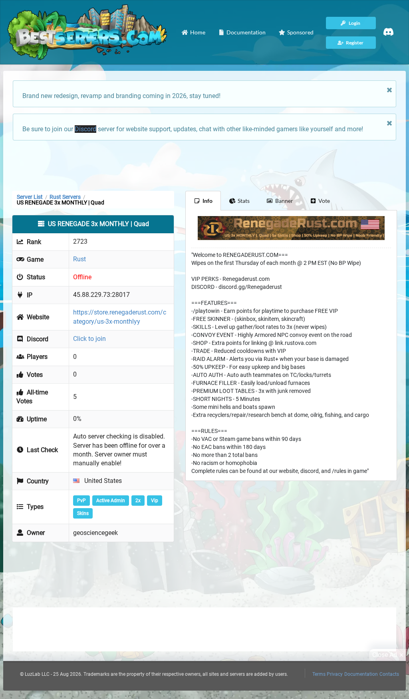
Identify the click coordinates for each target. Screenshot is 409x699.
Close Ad (384, 655)
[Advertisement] (204, 165)
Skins (83, 513)
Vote (324, 200)
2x (138, 500)
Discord (85, 129)
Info (207, 200)
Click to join (89, 338)
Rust (79, 259)
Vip (154, 500)
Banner (284, 200)
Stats (244, 200)
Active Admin (110, 500)
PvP (81, 500)
